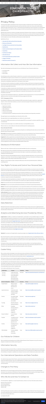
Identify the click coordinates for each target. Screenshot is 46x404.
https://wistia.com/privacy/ (30, 306)
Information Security (6, 54)
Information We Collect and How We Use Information (12, 41)
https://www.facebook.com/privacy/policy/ (33, 317)
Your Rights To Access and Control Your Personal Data (12, 45)
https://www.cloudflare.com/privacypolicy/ (33, 290)
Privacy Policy (3, 402)
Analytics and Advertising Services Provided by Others (12, 48)
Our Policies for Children (7, 52)
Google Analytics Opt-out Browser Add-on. (36, 233)
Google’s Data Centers (16, 221)
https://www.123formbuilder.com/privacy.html (33, 330)
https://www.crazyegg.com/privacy (31, 302)
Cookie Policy (5, 50)
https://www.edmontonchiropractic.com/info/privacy (35, 272)
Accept (43, 401)
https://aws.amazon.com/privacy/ (31, 314)
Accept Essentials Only (36, 401)
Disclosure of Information (7, 43)
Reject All (29, 401)
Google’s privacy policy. (19, 229)
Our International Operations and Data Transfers (11, 56)
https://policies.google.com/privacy (31, 283)
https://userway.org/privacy (30, 296)
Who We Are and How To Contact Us (9, 60)
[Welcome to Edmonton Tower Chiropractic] (23, 11)
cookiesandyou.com (30, 256)
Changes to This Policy (7, 58)
